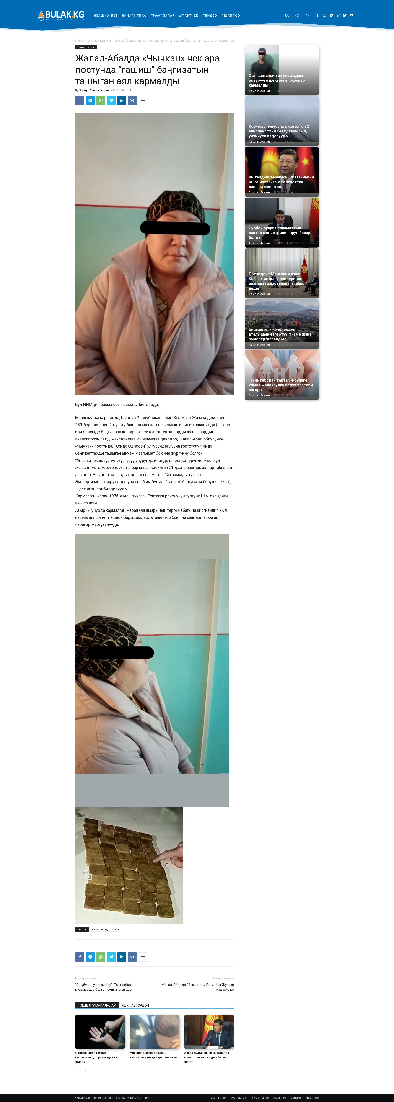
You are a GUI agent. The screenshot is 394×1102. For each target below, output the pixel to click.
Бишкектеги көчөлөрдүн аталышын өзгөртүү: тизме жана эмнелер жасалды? (280, 334)
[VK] (132, 100)
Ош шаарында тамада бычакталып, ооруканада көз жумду (96, 1057)
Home (79, 41)
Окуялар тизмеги (99, 41)
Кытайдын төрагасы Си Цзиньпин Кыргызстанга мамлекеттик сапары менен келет (281, 182)
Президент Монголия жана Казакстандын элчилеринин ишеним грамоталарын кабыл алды (277, 281)
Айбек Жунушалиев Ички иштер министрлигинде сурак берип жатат (206, 1057)
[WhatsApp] (100, 100)
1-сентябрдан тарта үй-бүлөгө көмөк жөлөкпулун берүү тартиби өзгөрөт (281, 385)
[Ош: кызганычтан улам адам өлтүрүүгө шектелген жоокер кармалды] (282, 70)
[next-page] (85, 1071)
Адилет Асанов (259, 90)
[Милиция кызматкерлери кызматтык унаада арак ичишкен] (154, 1032)
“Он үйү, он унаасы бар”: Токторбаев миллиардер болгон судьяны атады (104, 987)
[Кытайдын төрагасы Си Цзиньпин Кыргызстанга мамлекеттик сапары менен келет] (282, 170)
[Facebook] (317, 16)
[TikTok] (338, 16)
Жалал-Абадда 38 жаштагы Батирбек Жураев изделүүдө (198, 987)
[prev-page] (78, 1071)
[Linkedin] (121, 100)
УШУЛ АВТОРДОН (135, 1005)
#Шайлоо (312, 1098)
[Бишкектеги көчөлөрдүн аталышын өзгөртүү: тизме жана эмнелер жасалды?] (282, 320)
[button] (307, 16)
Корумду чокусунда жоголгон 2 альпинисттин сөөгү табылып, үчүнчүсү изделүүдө (279, 131)
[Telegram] (331, 16)
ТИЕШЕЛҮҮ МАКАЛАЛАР (97, 1005)
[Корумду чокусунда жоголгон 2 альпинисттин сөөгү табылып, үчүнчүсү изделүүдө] (282, 119)
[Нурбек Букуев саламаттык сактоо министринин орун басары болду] (282, 223)
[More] (143, 100)
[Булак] (61, 15)
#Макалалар (260, 1098)
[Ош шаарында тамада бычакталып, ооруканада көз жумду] (100, 1032)
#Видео (295, 1098)
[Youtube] (352, 16)
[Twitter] (345, 16)
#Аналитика (239, 1098)
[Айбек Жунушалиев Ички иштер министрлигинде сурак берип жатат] (209, 1032)
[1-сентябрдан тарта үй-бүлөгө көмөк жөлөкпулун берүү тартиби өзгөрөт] (282, 373)
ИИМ (116, 929)
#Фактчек (279, 1098)
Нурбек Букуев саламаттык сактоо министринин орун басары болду (281, 233)
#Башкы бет (218, 1098)
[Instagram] (324, 16)
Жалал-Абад (100, 929)
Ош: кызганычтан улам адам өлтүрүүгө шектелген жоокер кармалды (277, 80)
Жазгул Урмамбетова (94, 90)
